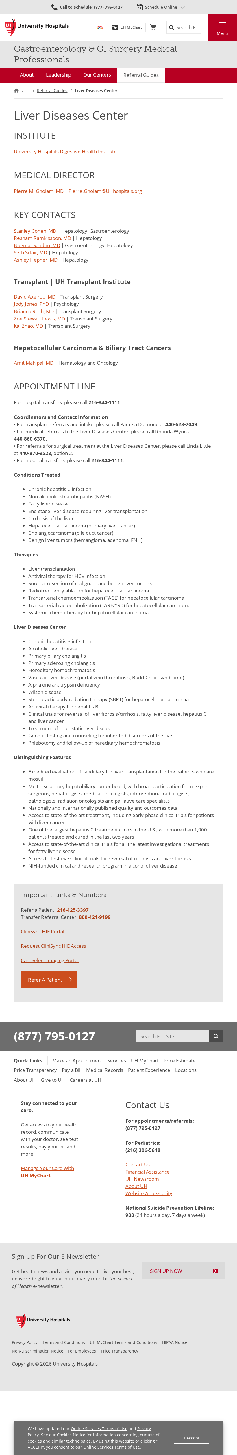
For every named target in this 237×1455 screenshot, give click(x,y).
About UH (136, 1186)
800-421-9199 (95, 917)
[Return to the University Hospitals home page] (37, 27)
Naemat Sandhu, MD (37, 245)
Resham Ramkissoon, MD (42, 238)
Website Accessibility (148, 1193)
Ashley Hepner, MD (36, 259)
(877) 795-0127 (54, 1036)
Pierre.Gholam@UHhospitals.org (105, 191)
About (27, 74)
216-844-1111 (104, 402)
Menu (222, 33)
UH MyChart (131, 27)
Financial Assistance (147, 1171)
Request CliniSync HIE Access (53, 946)
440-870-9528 (35, 453)
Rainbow (99, 27)
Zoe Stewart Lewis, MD (39, 318)
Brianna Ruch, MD (34, 311)
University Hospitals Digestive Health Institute (65, 151)
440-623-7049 (181, 424)
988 (129, 1215)
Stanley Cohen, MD (35, 230)
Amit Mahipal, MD (33, 362)
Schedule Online (161, 7)
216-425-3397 (73, 909)
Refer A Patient (45, 979)
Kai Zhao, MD (28, 325)
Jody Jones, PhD (31, 304)
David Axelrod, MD (34, 296)
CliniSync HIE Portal (42, 931)
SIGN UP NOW (166, 1271)
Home (16, 90)
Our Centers (97, 74)
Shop (153, 27)
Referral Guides (141, 75)
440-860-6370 (30, 438)
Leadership (58, 74)
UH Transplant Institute (93, 281)
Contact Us (137, 1164)
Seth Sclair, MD (30, 252)
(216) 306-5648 (142, 1150)
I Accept (191, 1438)
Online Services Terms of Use (99, 1428)
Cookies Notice (71, 1434)
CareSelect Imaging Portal (50, 960)
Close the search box (204, 27)
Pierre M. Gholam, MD (39, 191)
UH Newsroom (142, 1179)
